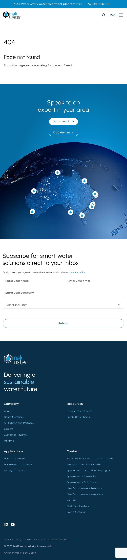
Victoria (71, 500)
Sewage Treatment (15, 470)
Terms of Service (35, 539)
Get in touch (61, 121)
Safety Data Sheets (78, 417)
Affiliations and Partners (19, 422)
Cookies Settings (58, 539)
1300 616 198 (100, 4)
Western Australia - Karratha (84, 464)
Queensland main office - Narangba (88, 470)
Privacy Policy (12, 539)
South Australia (76, 512)
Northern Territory (78, 506)
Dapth (32, 552)
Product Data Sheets (79, 411)
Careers (8, 428)
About (7, 411)
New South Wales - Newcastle (85, 494)
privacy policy (77, 272)
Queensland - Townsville (81, 476)
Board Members (13, 417)
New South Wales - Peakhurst (85, 488)
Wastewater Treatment (18, 464)
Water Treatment (14, 458)
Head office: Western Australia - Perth (90, 458)
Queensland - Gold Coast (82, 482)
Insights (9, 440)
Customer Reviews (15, 434)
